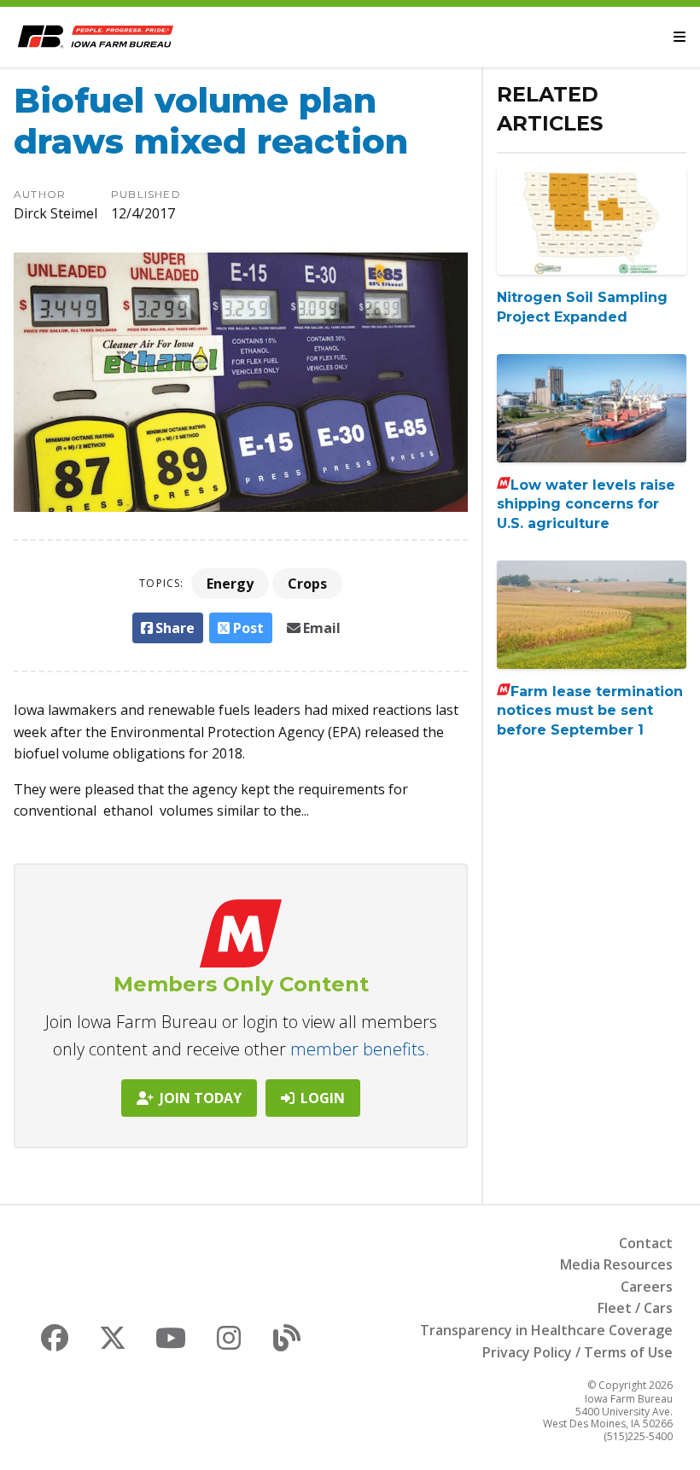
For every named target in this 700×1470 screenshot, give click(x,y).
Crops (307, 583)
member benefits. (359, 1048)
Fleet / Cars (635, 1308)
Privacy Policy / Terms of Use (577, 1352)
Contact (646, 1243)
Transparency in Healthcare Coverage (546, 1330)
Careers (647, 1286)
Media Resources (616, 1264)
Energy (230, 583)
